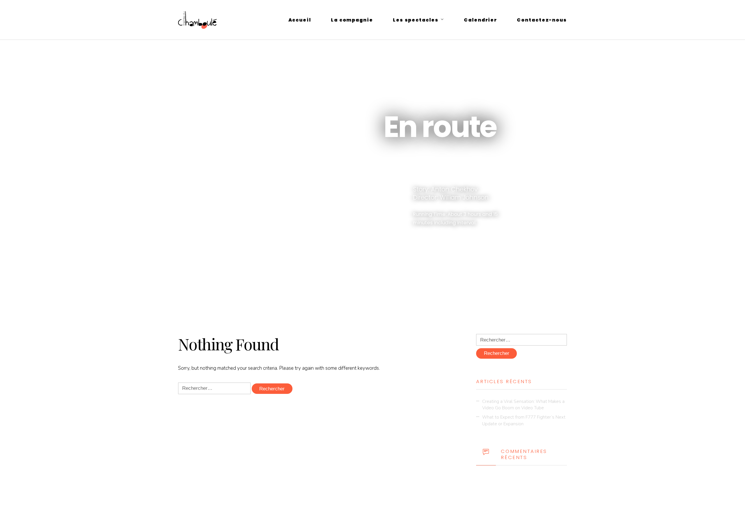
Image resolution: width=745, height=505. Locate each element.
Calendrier (480, 20)
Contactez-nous (542, 20)
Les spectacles (416, 20)
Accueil (299, 20)
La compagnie (352, 20)
